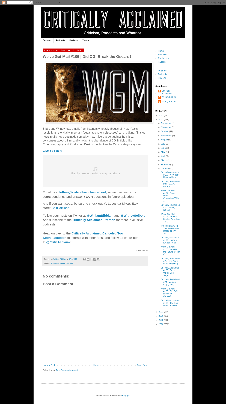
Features (47, 40)
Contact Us (163, 58)
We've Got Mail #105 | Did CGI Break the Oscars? (169, 293)
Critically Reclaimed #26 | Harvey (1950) (170, 207)
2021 (161, 311)
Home (96, 365)
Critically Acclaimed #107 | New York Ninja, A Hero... (170, 175)
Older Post (142, 365)
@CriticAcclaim (58, 242)
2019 (161, 320)
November (166, 127)
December (166, 123)
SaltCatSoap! (61, 208)
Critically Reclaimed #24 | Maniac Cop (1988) (170, 282)
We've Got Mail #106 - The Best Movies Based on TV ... (170, 218)
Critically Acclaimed (167, 92)
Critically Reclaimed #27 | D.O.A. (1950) (170, 184)
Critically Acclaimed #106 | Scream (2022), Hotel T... (170, 240)
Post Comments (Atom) (67, 370)
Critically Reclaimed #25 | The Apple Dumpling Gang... (170, 261)
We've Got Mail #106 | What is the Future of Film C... (170, 251)
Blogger (126, 395)
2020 (161, 316)
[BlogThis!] (88, 259)
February (165, 164)
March (164, 160)
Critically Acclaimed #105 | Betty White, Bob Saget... (170, 272)
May (163, 152)
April (163, 156)
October (165, 131)
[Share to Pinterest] (98, 259)
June (163, 148)
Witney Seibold (169, 101)
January (165, 168)
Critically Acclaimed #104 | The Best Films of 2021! (170, 303)
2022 (161, 119)
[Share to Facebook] (94, 259)
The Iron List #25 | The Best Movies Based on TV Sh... (170, 230)
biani (100, 215)
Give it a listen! (52, 150)
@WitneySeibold (132, 215)
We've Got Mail (66, 263)
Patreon (162, 62)
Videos (85, 40)
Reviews (73, 40)
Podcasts (60, 40)
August (164, 139)
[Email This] (84, 259)
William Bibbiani (169, 97)
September (166, 135)
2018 (161, 324)
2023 (161, 115)
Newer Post (49, 365)
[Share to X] (91, 259)
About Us (162, 54)
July (163, 144)
